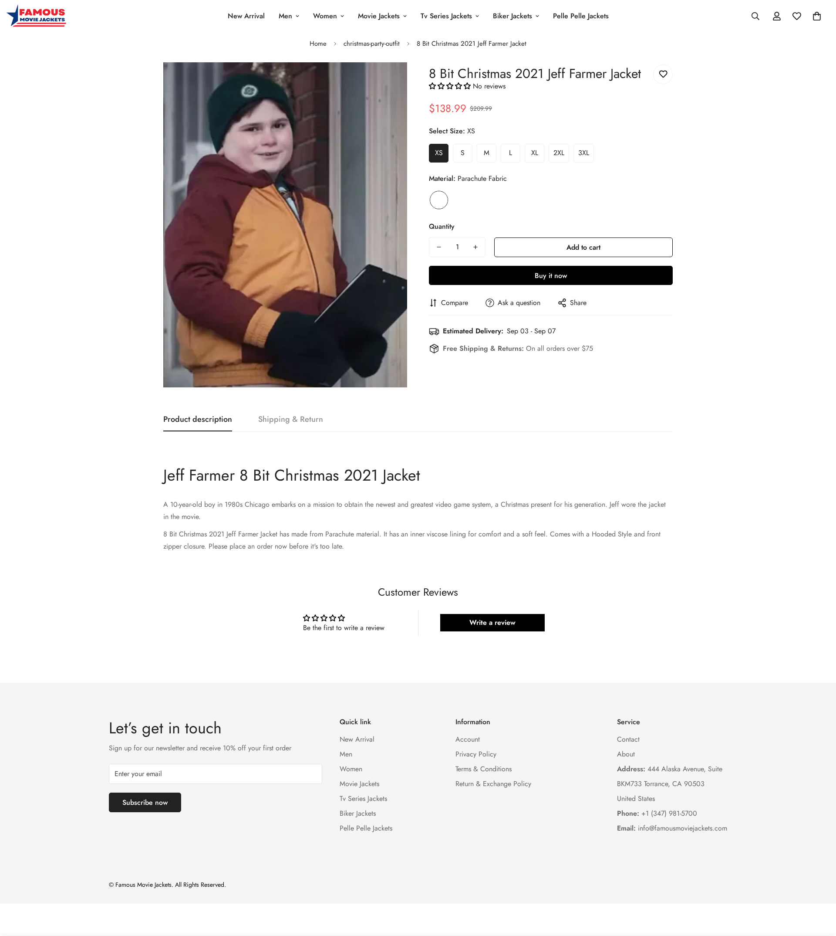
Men (285, 16)
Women (325, 16)
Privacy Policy (475, 754)
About (626, 754)
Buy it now (551, 276)
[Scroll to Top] (819, 888)
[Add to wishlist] (663, 74)
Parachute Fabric (439, 200)
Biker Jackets (512, 16)
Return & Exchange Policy (493, 784)
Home (318, 43)
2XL (558, 153)
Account (467, 739)
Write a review (492, 622)
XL (534, 153)
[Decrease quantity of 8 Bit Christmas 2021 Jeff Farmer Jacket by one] (438, 247)
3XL (583, 153)
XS (439, 153)
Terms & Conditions (483, 769)
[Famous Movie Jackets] (38, 16)
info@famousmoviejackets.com (672, 828)
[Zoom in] (388, 81)
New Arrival (246, 16)
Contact (628, 739)
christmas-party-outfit (372, 43)
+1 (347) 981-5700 (657, 813)
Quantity (442, 226)
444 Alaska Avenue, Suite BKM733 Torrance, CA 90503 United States (669, 784)
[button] (817, 16)
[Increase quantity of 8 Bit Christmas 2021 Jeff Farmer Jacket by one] (475, 247)
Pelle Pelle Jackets (581, 16)
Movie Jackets (379, 16)
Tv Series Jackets (446, 16)
